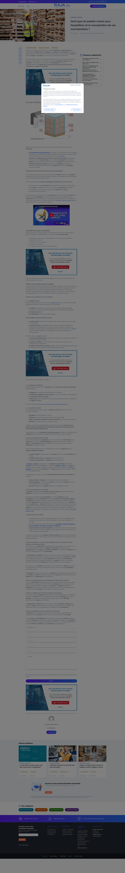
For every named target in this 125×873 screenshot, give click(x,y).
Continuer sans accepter (75, 84)
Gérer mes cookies (49, 109)
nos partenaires (59, 104)
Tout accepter (76, 109)
